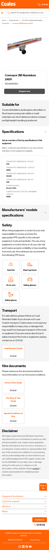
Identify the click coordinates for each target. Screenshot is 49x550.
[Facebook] (27, 546)
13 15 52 (40, 524)
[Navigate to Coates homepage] (8, 4)
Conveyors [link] (5, 23)
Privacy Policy (35, 540)
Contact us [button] (39, 520)
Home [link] (4, 20)
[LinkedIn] (23, 546)
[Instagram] (19, 546)
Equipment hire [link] (14, 20)
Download (13, 356)
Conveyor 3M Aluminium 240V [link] (22, 23)
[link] (35, 525)
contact (35, 468)
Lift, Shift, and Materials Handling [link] (32, 20)
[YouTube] (30, 546)
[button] (8, 4)
